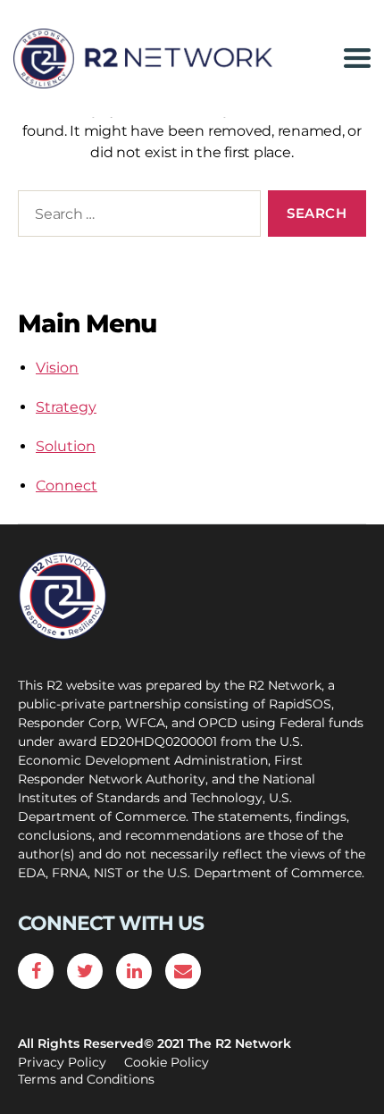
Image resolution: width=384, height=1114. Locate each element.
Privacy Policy (62, 1062)
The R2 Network (239, 1043)
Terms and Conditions (86, 1079)
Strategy (66, 406)
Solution (66, 446)
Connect (66, 485)
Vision (57, 367)
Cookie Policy (166, 1062)
